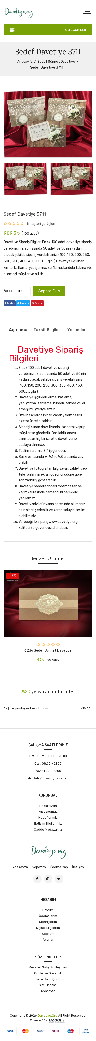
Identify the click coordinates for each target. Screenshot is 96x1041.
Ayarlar (48, 939)
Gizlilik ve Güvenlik (48, 973)
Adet (8, 291)
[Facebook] (37, 879)
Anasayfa (25, 62)
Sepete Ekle (49, 291)
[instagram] (48, 879)
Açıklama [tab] (18, 329)
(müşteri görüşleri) (41, 224)
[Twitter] (59, 879)
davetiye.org (47, 1015)
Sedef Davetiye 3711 (25, 214)
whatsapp (54, 303)
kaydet (38, 303)
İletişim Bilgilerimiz (48, 823)
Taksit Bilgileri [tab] (47, 329)
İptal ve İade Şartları (48, 979)
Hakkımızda (48, 806)
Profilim (48, 910)
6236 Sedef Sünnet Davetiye (48, 650)
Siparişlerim (48, 922)
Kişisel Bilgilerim (48, 928)
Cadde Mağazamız (48, 829)
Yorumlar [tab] (76, 329)
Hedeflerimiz (48, 817)
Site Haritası (48, 985)
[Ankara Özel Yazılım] (57, 1020)
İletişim (78, 867)
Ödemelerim (48, 916)
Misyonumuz (48, 811)
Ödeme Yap (59, 867)
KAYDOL (86, 708)
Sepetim (39, 867)
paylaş (10, 303)
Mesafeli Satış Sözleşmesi (48, 967)
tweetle (24, 303)
